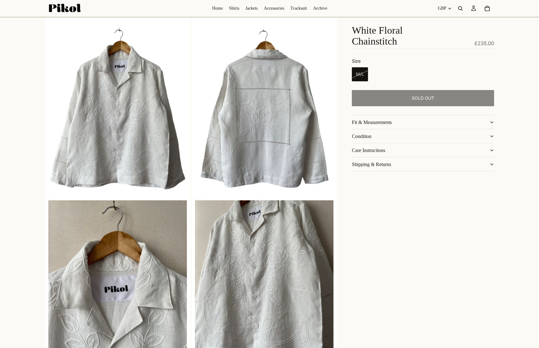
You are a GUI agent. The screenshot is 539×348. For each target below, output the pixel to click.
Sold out (423, 98)
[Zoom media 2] (264, 108)
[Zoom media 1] (117, 108)
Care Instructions (368, 150)
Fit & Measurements (372, 122)
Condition (361, 136)
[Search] (460, 8)
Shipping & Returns (371, 164)
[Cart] (487, 8)
